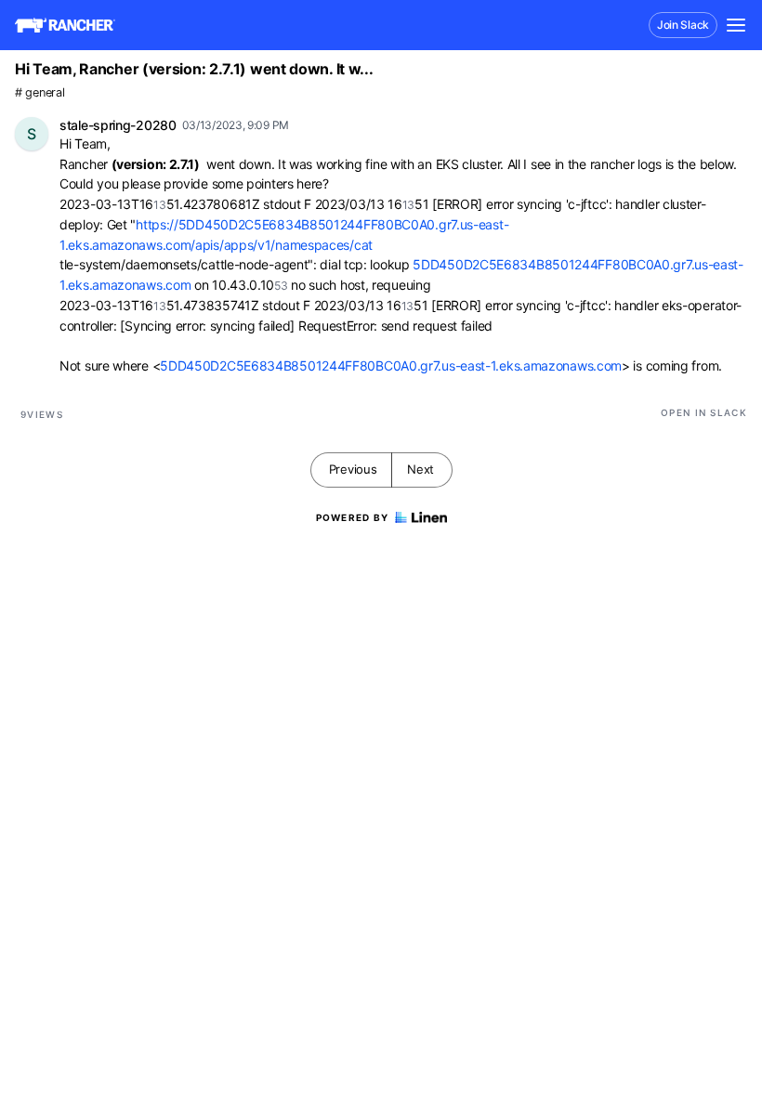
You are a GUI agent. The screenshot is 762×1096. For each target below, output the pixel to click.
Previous (353, 469)
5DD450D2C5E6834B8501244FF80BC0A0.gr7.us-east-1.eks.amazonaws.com (391, 365)
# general (39, 92)
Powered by (352, 517)
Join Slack (683, 25)
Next (420, 469)
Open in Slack (704, 412)
